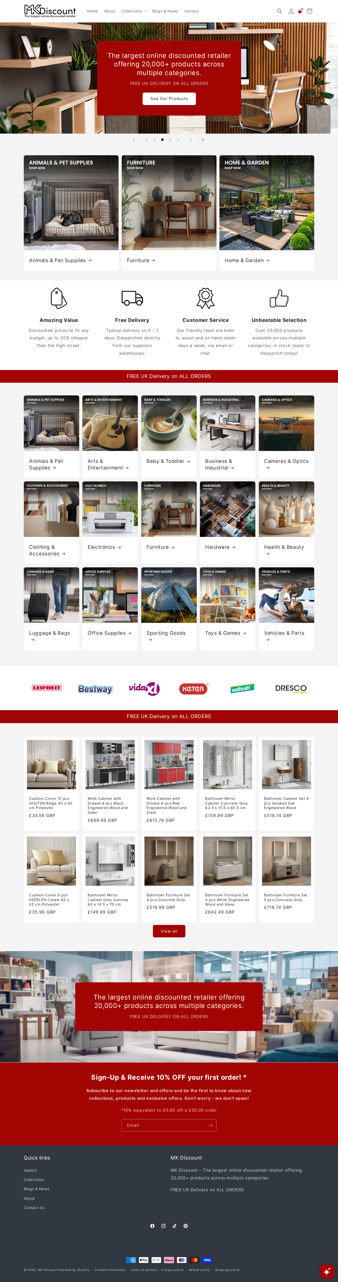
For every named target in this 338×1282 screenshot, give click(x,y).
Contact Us (34, 1207)
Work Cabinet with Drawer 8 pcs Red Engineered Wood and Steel (167, 805)
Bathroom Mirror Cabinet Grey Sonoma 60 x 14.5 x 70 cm (108, 900)
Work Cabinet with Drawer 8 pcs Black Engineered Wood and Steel (108, 805)
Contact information (110, 1269)
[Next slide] (191, 139)
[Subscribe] (210, 1125)
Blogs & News (36, 1189)
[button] (133, 11)
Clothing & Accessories (44, 550)
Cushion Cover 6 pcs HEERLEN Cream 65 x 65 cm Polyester (49, 900)
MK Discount (47, 1270)
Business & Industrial (218, 464)
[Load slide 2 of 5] (154, 140)
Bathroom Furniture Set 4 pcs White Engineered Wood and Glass (227, 900)
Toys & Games (223, 633)
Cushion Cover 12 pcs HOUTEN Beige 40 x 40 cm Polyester (51, 803)
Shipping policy (227, 1269)
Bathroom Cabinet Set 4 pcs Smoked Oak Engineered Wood (286, 803)
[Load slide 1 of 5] (147, 140)
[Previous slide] (133, 139)
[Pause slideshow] (204, 139)
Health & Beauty (284, 547)
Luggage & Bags (49, 633)
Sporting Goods (166, 633)
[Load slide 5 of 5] (178, 140)
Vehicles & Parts (284, 633)
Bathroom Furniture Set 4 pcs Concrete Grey (168, 897)
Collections (34, 1180)
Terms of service (143, 1269)
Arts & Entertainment (105, 464)
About (29, 1198)
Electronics (101, 547)
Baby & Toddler (166, 461)
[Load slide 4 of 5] (170, 140)
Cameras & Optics (286, 461)
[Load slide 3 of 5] (162, 140)
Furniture (138, 260)
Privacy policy (173, 1269)
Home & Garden (244, 260)
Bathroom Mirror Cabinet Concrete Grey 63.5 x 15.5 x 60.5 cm (226, 803)
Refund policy (199, 1269)
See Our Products (169, 98)
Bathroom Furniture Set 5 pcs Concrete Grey (286, 897)
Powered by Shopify (74, 1270)
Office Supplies (107, 633)
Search (30, 1170)
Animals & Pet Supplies (57, 260)
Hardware (217, 547)
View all (169, 931)
